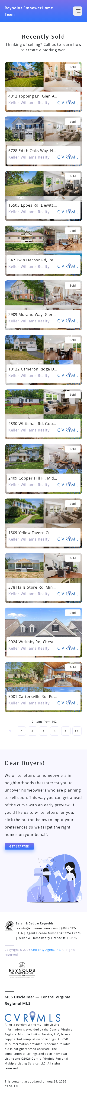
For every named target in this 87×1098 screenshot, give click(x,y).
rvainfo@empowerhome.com (37, 928)
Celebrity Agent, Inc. (46, 949)
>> (77, 731)
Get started (19, 846)
